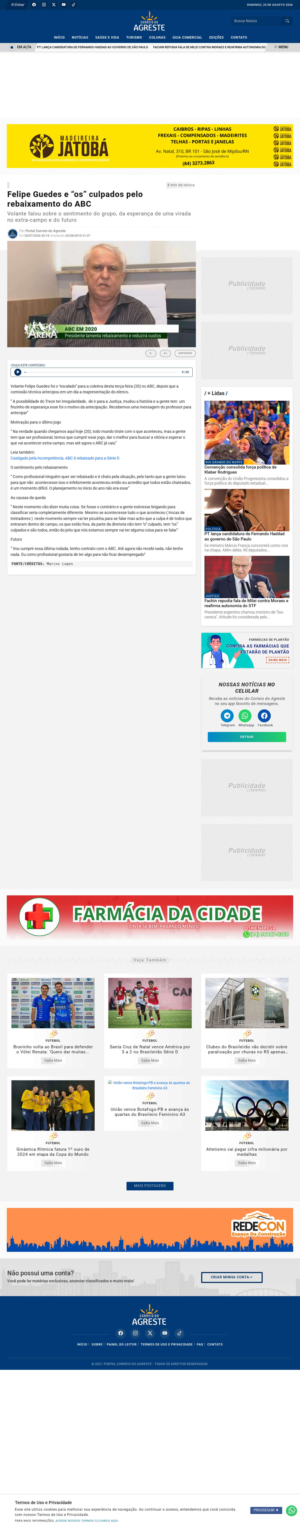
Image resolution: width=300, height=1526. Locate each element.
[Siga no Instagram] (43, 4)
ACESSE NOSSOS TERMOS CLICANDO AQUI (87, 1520)
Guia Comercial (189, 37)
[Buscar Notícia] (287, 21)
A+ (165, 353)
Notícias (82, 37)
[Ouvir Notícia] (17, 372)
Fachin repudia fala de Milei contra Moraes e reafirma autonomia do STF (191, 47)
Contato (239, 37)
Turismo (136, 37)
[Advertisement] (150, 84)
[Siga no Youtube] (63, 4)
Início (61, 37)
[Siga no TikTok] (73, 4)
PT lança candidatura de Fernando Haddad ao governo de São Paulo (71, 47)
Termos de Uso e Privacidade (167, 1344)
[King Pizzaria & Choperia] (247, 286)
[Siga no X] (53, 4)
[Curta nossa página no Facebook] (121, 1333)
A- (150, 353)
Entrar (19, 5)
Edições (218, 37)
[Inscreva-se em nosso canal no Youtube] (165, 1333)
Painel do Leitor (122, 1344)
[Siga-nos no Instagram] (135, 1333)
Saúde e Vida (109, 37)
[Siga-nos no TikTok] (179, 1333)
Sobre (97, 1344)
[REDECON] (150, 917)
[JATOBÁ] (150, 146)
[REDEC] (150, 1230)
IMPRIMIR (185, 353)
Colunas (159, 37)
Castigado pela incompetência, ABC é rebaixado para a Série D (65, 458)
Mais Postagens (150, 1186)
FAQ (200, 1344)
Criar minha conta (230, 1277)
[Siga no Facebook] (34, 4)
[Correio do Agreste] (150, 21)
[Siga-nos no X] (150, 1333)
